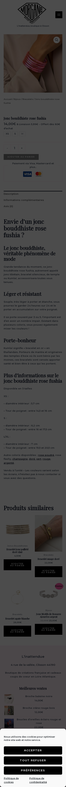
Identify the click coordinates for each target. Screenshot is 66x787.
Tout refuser (33, 760)
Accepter (33, 750)
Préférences (33, 770)
